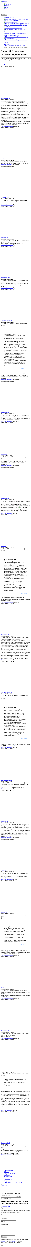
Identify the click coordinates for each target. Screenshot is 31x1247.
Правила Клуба (8, 1170)
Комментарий (4, 1224)
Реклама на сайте (9, 1179)
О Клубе (6, 1172)
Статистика (7, 1178)
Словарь (12, 38)
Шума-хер (3, 870)
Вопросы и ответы (21, 40)
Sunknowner (4, 454)
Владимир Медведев (6, 320)
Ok (2, 1245)
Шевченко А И (5, 197)
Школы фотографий (22, 37)
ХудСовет (7, 1175)
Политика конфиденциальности (13, 1182)
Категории (3, 14)
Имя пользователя (6, 1215)
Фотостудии (17, 35)
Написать (3, 1236)
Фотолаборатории (20, 33)
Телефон (3, 1221)
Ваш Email (4, 1218)
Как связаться (8, 1176)
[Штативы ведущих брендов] (15, 1167)
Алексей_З (4, 912)
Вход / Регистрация (9, 1173)
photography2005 (5, 98)
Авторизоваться (5, 1206)
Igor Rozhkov (4, 237)
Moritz (2, 987)
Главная (6, 42)
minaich (3, 158)
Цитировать (9, 126)
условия (3, 1241)
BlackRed (3, 546)
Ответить (3, 126)
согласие (12, 1241)
